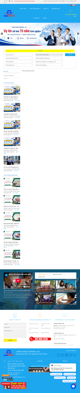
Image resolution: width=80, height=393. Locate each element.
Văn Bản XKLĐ (55, 8)
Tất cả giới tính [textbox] (9, 61)
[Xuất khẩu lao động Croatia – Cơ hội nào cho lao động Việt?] (12, 107)
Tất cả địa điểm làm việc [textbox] (12, 58)
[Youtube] (9, 1)
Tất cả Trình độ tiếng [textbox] (41, 65)
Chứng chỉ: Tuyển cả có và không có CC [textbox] (46, 61)
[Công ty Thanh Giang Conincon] (40, 34)
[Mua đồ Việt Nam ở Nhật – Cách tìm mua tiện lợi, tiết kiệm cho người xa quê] (12, 254)
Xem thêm (17, 100)
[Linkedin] (12, 1)
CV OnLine (36, 18)
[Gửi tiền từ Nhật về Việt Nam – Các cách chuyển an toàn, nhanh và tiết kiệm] (12, 235)
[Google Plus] (7, 1)
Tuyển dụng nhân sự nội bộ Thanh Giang (24, 1)
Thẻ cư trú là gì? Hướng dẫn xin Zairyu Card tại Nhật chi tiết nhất (12, 190)
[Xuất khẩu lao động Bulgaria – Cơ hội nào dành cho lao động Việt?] (12, 90)
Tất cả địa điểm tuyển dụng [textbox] (42, 58)
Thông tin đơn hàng (33, 323)
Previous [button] (2, 34)
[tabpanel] (45, 293)
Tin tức (45, 8)
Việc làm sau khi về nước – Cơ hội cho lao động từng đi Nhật (11, 207)
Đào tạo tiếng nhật (45, 328)
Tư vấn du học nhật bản (33, 329)
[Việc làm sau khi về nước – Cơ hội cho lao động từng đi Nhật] (12, 199)
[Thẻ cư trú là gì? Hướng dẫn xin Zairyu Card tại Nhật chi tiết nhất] (12, 182)
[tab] (43, 274)
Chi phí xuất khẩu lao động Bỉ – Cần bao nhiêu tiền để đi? (11, 132)
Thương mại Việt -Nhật (45, 324)
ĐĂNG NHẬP (73, 1)
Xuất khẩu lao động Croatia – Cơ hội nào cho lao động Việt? (12, 114)
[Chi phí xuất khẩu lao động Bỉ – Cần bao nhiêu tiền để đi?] (12, 124)
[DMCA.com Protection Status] (8, 379)
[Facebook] (4, 1)
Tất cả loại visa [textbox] (9, 54)
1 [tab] (55, 306)
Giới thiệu (23, 8)
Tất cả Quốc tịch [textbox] (10, 65)
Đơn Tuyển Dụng (34, 8)
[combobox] (19, 54)
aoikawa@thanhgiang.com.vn (18, 377)
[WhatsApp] (5, 3)
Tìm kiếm (70, 54)
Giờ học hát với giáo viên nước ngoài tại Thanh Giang (17, 290)
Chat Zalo (5, 375)
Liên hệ (45, 18)
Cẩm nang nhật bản (34, 332)
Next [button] (78, 34)
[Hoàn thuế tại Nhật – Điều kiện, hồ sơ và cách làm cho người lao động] (12, 216)
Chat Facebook (7, 377)
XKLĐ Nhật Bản (45, 332)
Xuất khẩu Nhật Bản (9, 75)
